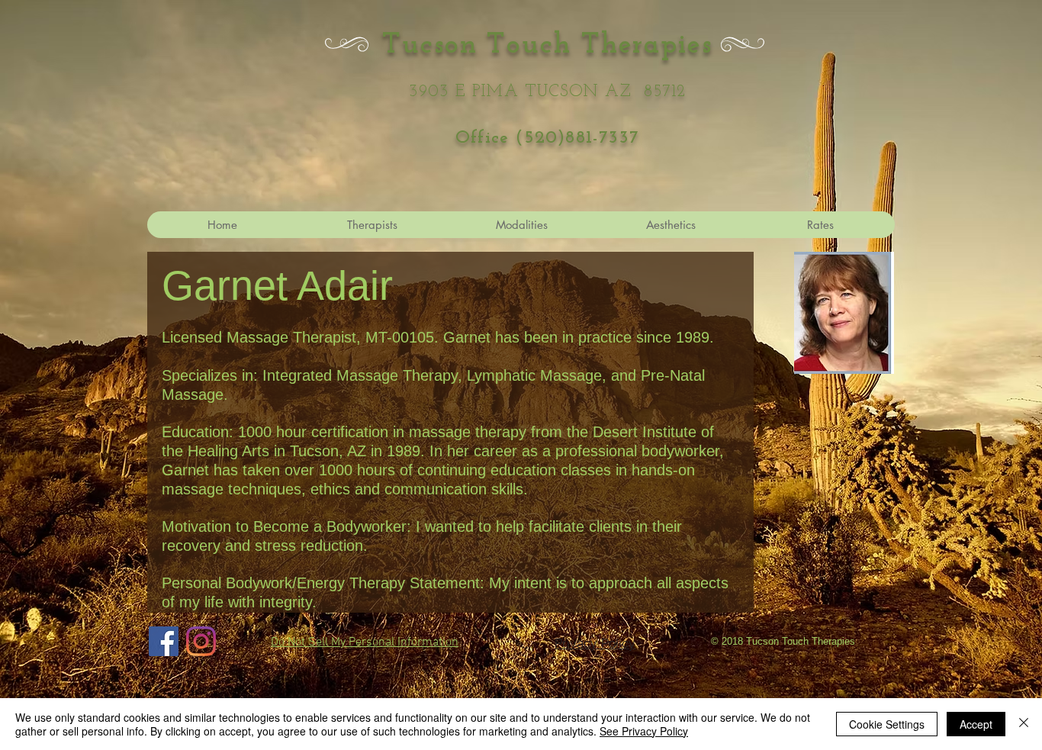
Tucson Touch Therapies (547, 45)
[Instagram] (201, 641)
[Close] (1024, 724)
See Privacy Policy (644, 731)
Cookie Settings (887, 724)
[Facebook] (163, 641)
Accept (976, 724)
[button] (670, 224)
